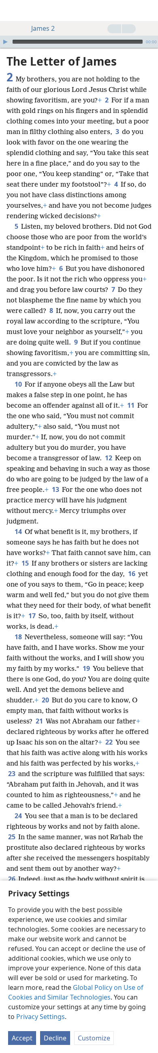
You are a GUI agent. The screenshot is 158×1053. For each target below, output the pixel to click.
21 (40, 721)
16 (132, 573)
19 (87, 668)
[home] (12, 10)
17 (32, 615)
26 (12, 878)
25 (12, 836)
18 (19, 636)
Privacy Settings (40, 1016)
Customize (94, 1038)
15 (25, 563)
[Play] (5, 41)
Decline (55, 1038)
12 (109, 457)
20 (46, 700)
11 (131, 405)
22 (109, 742)
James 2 (43, 28)
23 (12, 773)
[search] (147, 10)
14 (19, 531)
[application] (79, 42)
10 (19, 384)
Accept (22, 1038)
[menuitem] (12, 10)
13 (56, 489)
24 (19, 815)
